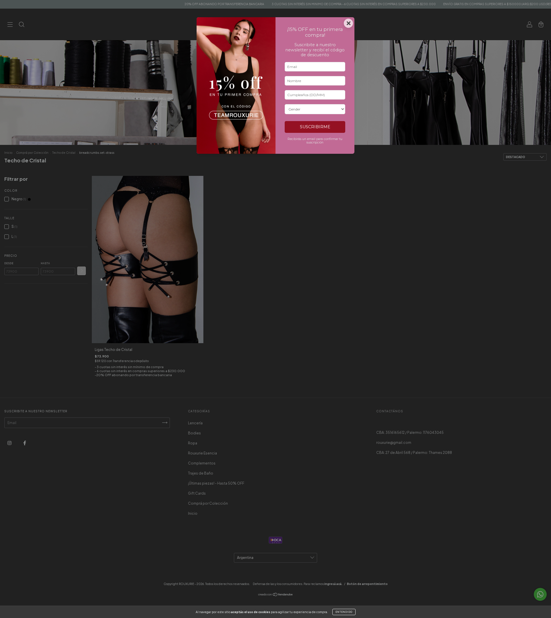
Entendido (343, 612)
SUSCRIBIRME (315, 126)
